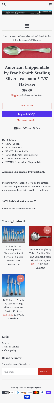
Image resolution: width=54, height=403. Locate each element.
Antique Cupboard (34, 387)
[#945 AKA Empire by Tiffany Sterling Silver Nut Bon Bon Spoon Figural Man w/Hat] (40, 236)
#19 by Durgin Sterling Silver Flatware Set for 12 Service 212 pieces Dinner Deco (13, 253)
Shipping (15, 95)
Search (5, 343)
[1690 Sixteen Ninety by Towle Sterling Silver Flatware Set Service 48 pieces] (13, 285)
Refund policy (9, 350)
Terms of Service (10, 346)
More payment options (27, 120)
